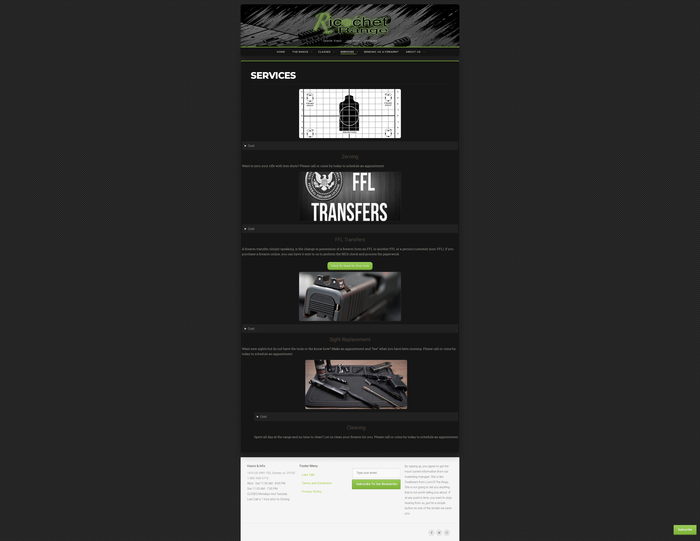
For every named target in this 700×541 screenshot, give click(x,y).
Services (347, 51)
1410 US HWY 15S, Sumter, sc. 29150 (271, 473)
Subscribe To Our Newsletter (377, 484)
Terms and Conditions (317, 483)
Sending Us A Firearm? (381, 51)
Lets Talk (308, 475)
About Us (413, 51)
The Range (300, 51)
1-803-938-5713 (258, 478)
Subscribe (685, 529)
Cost (251, 146)
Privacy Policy (312, 491)
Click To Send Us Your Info (350, 266)
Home (281, 51)
